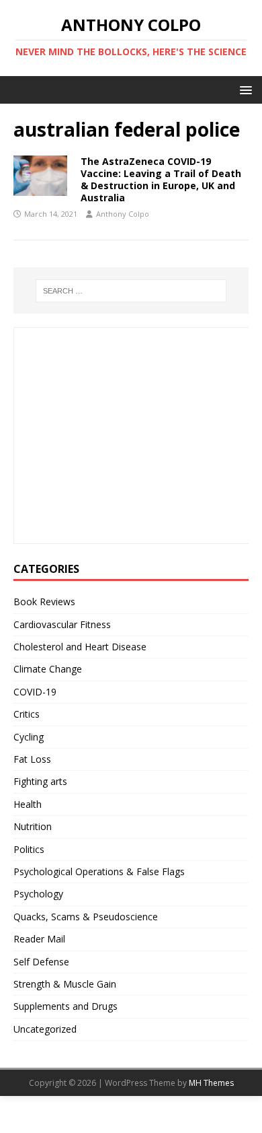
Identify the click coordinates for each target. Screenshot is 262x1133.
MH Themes (211, 1083)
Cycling (28, 736)
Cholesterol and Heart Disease (79, 646)
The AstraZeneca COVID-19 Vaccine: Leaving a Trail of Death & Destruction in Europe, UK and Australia (161, 180)
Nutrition (32, 826)
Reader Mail (39, 938)
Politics (28, 849)
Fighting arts (40, 781)
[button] (243, 89)
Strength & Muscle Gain (64, 983)
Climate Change (47, 668)
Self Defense (41, 961)
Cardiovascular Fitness (62, 624)
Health (27, 804)
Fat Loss (32, 759)
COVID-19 (34, 691)
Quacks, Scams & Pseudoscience (85, 916)
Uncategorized (45, 1029)
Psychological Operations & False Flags (99, 871)
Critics (26, 714)
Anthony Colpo (122, 214)
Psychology (38, 893)
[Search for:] (131, 290)
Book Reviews (44, 601)
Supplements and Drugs (65, 1006)
